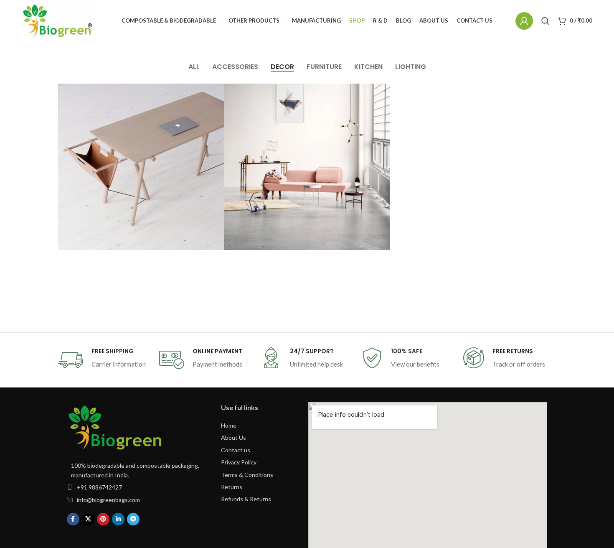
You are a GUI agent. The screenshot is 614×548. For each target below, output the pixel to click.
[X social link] (88, 519)
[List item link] (135, 487)
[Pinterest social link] (103, 519)
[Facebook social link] (73, 519)
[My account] (524, 21)
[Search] (545, 21)
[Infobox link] (104, 359)
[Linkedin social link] (118, 519)
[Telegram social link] (133, 519)
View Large (213, 93)
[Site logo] (58, 20)
